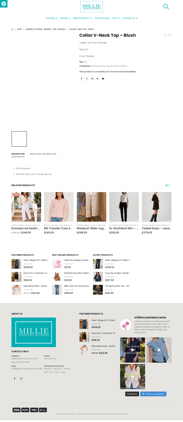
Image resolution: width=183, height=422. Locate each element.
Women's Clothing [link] (119, 66)
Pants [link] (104, 225)
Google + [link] (97, 78)
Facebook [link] (81, 78)
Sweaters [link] (54, 225)
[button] (166, 185)
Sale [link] (39, 225)
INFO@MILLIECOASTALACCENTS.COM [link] (26, 368)
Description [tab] (18, 154)
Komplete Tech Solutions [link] (116, 414)
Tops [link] (108, 66)
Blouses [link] (94, 66)
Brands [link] (101, 66)
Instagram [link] (21, 378)
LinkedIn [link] (92, 78)
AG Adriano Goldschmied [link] (119, 225)
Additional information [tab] (43, 154)
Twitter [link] (87, 78)
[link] (3, 3)
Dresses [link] (152, 225)
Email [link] (103, 78)
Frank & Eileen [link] (30, 225)
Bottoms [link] (14, 225)
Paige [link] (158, 225)
